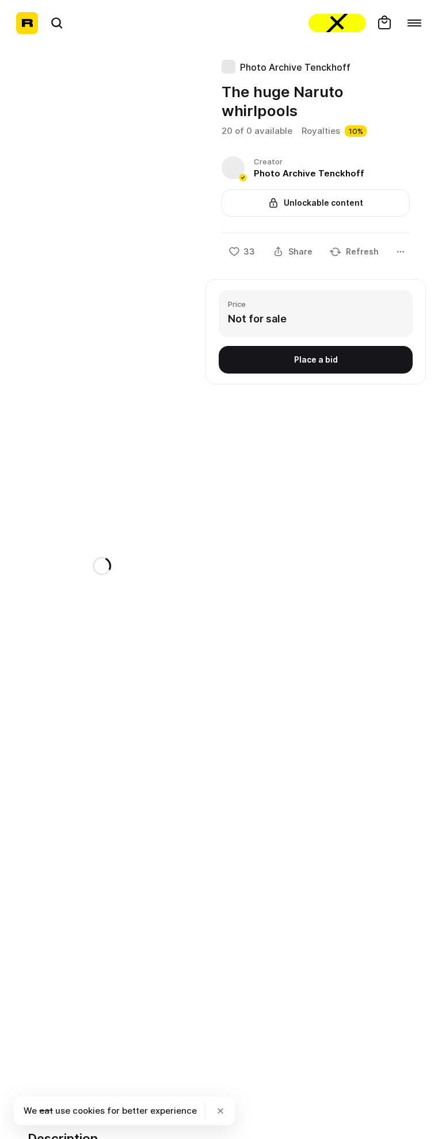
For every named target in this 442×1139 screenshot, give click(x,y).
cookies (89, 1110)
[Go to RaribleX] (337, 23)
